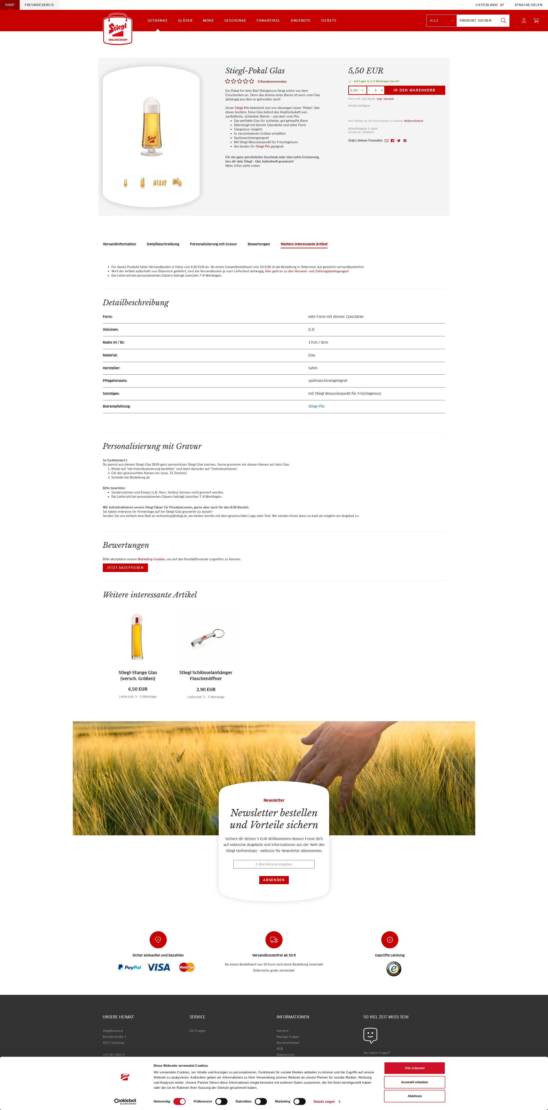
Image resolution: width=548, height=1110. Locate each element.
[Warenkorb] (536, 20)
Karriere (283, 1031)
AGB (280, 1049)
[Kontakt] (370, 1036)
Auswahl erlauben (414, 1082)
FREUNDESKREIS (39, 5)
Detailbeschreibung (163, 244)
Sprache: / (529, 5)
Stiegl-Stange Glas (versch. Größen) (138, 676)
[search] (503, 20)
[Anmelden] (524, 20)
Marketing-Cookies (151, 559)
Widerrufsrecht (413, 120)
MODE (208, 20)
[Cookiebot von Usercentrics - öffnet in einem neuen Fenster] (125, 1101)
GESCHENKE (235, 20)
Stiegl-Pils (242, 108)
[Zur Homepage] (118, 29)
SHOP (10, 5)
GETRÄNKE (158, 20)
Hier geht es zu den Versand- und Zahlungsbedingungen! (307, 271)
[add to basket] (155, 699)
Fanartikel (268, 20)
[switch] (221, 1101)
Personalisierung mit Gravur (213, 244)
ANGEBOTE (301, 20)
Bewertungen (259, 244)
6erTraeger (198, 1031)
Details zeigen (324, 1101)
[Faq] (130, 967)
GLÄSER (185, 20)
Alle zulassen (415, 1068)
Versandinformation (119, 244)
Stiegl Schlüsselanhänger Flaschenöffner (205, 676)
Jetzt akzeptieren (125, 568)
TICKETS (329, 20)
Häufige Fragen (288, 1037)
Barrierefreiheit (288, 1043)
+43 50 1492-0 (114, 1055)
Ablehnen (415, 1096)
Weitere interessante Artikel (304, 244)
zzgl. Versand (385, 98)
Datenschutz (286, 1055)
